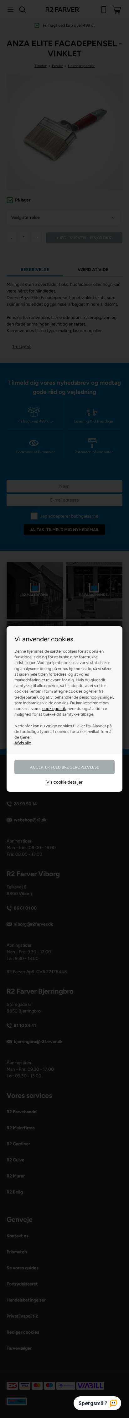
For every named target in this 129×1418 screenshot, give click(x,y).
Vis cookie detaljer (64, 782)
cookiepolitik (54, 708)
